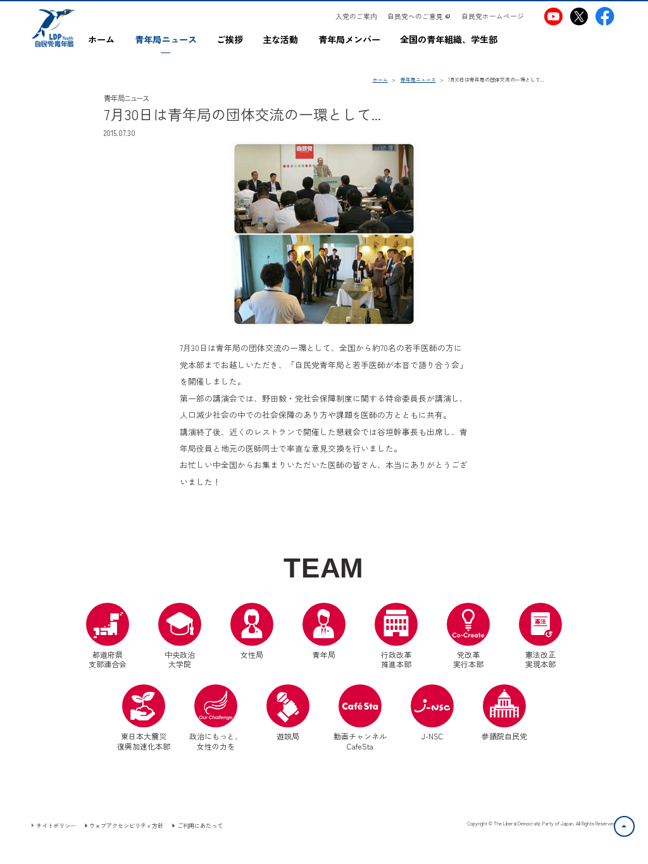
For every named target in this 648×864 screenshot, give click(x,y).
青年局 (324, 654)
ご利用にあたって (199, 825)
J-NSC (432, 736)
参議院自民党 (504, 712)
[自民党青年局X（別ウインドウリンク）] (578, 16)
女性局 (251, 654)
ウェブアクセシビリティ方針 (126, 825)
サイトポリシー (56, 825)
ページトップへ (634, 823)
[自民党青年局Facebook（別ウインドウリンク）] (604, 16)
